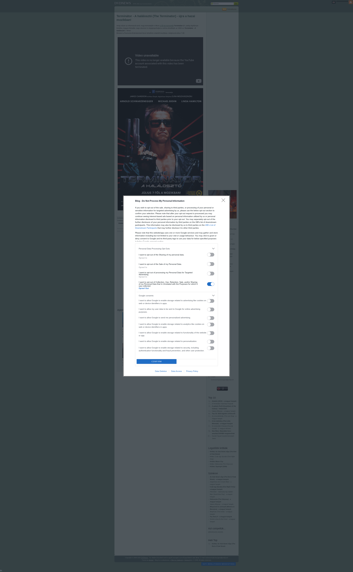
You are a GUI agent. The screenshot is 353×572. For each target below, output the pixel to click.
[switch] (210, 255)
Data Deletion (161, 371)
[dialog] (176, 286)
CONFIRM (157, 362)
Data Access (176, 371)
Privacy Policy (192, 371)
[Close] (224, 201)
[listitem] (176, 248)
